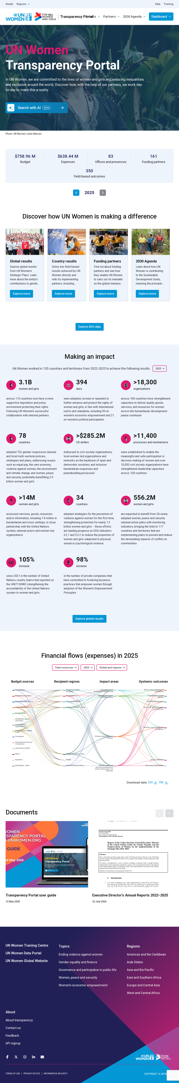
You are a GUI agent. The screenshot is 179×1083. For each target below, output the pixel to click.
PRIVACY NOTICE (32, 1073)
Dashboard (159, 16)
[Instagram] (25, 1057)
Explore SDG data (89, 326)
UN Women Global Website (27, 961)
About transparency (19, 1020)
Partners (109, 16)
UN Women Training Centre (27, 945)
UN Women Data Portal (23, 953)
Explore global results (89, 618)
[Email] (42, 1057)
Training (168, 4)
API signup (13, 1043)
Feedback (12, 1035)
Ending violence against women (81, 954)
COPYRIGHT (150, 1074)
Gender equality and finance (78, 962)
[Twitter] (16, 1057)
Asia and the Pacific (140, 970)
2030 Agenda (132, 16)
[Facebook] (7, 1057)
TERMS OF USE (13, 1073)
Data (157, 4)
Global (9, 4)
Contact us (13, 1028)
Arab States (135, 962)
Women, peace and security (78, 977)
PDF (161, 782)
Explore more (21, 293)
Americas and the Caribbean (146, 954)
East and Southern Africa (144, 977)
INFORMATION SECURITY (55, 1073)
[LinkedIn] (33, 1057)
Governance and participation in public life (87, 970)
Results (90, 16)
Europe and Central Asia (143, 985)
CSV (150, 782)
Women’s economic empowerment (83, 985)
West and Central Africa (143, 993)
